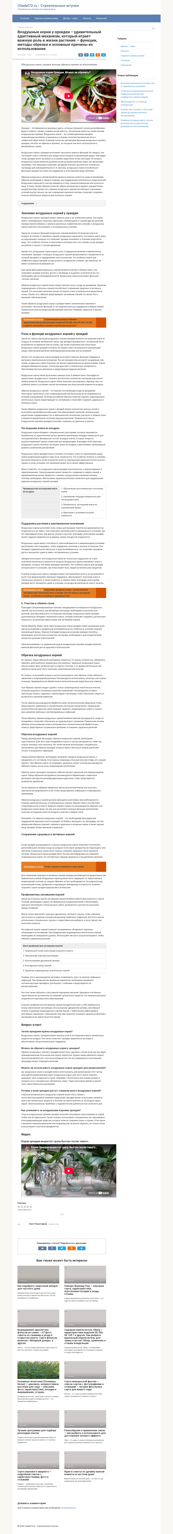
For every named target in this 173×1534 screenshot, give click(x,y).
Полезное (24, 18)
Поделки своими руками (46, 18)
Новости (87, 18)
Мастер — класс (70, 18)
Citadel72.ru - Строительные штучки (48, 6)
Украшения (101, 18)
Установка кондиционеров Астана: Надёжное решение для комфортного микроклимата (137, 94)
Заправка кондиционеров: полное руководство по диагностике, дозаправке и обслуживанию (137, 123)
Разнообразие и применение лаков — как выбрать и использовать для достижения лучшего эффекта (85, 1433)
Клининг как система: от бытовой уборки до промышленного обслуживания (136, 112)
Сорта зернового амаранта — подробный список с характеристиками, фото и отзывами (34, 1475)
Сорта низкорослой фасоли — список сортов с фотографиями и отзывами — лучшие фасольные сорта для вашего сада (84, 1385)
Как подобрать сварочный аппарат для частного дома (37, 1287)
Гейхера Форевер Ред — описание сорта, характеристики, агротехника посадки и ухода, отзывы (84, 1289)
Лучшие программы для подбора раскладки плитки (36, 1431)
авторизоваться (68, 1508)
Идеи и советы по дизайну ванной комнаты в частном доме (84, 1473)
